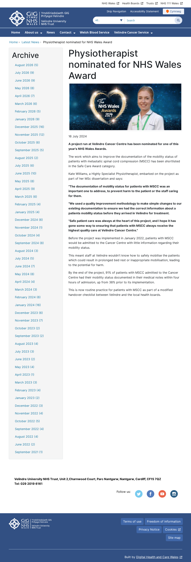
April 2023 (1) (24, 374)
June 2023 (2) (25, 359)
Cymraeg (175, 11)
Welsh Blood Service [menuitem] (94, 32)
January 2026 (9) (27, 119)
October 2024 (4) (27, 235)
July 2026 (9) (24, 72)
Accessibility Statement (144, 11)
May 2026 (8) (24, 88)
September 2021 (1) (29, 452)
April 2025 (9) (25, 189)
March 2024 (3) (26, 289)
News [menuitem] (51, 32)
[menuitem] (41, 33)
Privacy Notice (149, 529)
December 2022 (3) (29, 405)
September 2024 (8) (29, 243)
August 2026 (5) (26, 65)
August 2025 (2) (26, 158)
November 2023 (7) (29, 320)
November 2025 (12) (29, 134)
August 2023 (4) (26, 344)
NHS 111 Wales (170, 3)
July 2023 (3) (24, 351)
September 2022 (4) (29, 429)
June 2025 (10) (25, 173)
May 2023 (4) (24, 367)
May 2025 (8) (24, 181)
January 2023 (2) (27, 398)
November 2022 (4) (29, 413)
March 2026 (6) (26, 104)
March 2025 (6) (26, 196)
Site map (174, 537)
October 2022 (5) (27, 421)
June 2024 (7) (25, 266)
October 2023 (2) (27, 328)
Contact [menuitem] (65, 32)
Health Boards (130, 3)
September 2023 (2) (29, 336)
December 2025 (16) (29, 127)
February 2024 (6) (28, 297)
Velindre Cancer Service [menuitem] (131, 32)
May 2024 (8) (24, 274)
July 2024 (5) (24, 258)
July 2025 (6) (24, 165)
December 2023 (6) (29, 313)
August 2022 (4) (26, 436)
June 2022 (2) (25, 444)
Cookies (171, 529)
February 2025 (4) (28, 204)
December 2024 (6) (29, 220)
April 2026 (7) (25, 96)
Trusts (150, 3)
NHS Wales (108, 3)
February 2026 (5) (28, 111)
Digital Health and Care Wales (157, 557)
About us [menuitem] (31, 32)
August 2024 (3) (26, 251)
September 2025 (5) (29, 150)
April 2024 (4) (25, 282)
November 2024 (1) (29, 227)
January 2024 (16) (28, 305)
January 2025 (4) (27, 212)
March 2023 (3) (26, 382)
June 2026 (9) (25, 80)
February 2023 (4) (28, 390)
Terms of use (132, 521)
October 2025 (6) (27, 142)
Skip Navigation (116, 11)
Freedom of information (164, 521)
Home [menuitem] (15, 32)
